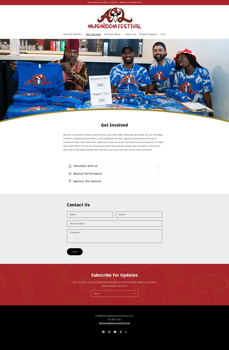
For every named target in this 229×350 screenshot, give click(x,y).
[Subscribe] (135, 293)
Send (74, 251)
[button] (73, 34)
